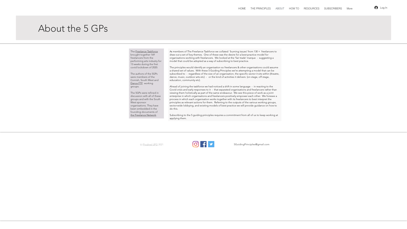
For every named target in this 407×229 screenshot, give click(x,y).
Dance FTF (137, 83)
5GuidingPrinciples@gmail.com (251, 144)
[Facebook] (203, 144)
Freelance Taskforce (146, 51)
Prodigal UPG (150, 144)
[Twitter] (211, 144)
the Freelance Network (143, 115)
